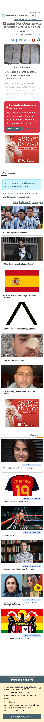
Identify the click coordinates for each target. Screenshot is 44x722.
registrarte (24, 197)
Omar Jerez (22, 31)
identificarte (9, 197)
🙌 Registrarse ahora (22, 716)
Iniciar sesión (13, 129)
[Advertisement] (22, 5)
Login (39, 12)
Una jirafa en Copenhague (28, 20)
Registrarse (33, 12)
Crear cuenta (30, 129)
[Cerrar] (40, 688)
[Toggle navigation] (38, 16)
